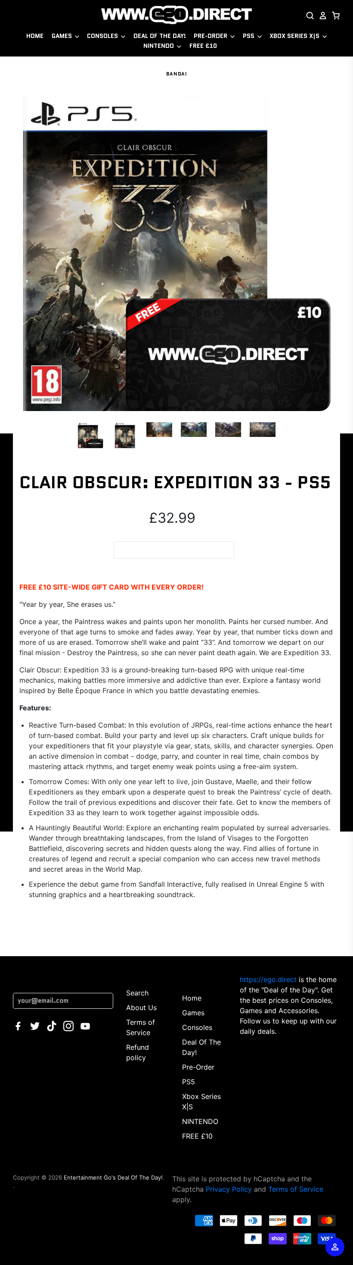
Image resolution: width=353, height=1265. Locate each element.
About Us (141, 1007)
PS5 (249, 35)
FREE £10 (203, 45)
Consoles (103, 35)
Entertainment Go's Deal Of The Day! (113, 1177)
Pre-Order (211, 35)
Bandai (176, 73)
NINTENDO (159, 45)
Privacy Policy (229, 1189)
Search (137, 993)
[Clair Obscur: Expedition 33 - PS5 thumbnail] (90, 435)
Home (34, 35)
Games (63, 35)
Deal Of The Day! (159, 35)
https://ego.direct (268, 979)
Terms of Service (295, 1189)
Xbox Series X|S (295, 35)
